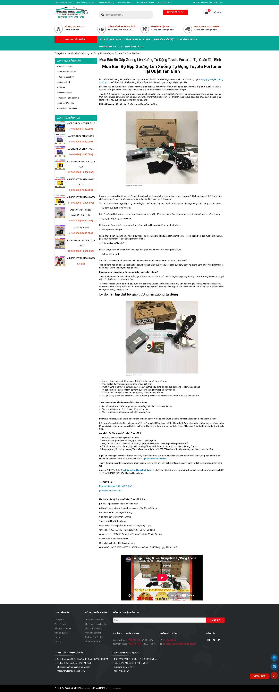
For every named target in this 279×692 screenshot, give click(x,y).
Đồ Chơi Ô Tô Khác (66, 103)
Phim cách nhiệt (65, 93)
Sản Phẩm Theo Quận (67, 108)
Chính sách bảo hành (63, 2)
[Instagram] (218, 640)
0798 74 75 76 (135, 644)
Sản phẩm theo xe (62, 628)
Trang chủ (59, 53)
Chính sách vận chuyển (85, 2)
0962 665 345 (134, 640)
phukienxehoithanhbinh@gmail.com (179, 644)
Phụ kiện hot (60, 624)
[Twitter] (213, 640)
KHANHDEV (99, 688)
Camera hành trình (66, 77)
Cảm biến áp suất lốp (67, 72)
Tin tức (57, 637)
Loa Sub (61, 87)
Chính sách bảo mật (106, 2)
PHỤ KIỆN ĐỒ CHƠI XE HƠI (67, 688)
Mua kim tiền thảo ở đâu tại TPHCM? (115, 486)
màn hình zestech (125, 2)
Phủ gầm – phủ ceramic (68, 98)
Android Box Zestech (145, 2)
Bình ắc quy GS (61, 633)
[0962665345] (275, 676)
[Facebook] (208, 640)
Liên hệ (57, 641)
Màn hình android (65, 66)
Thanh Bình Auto (165, 2)
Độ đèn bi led (64, 82)
